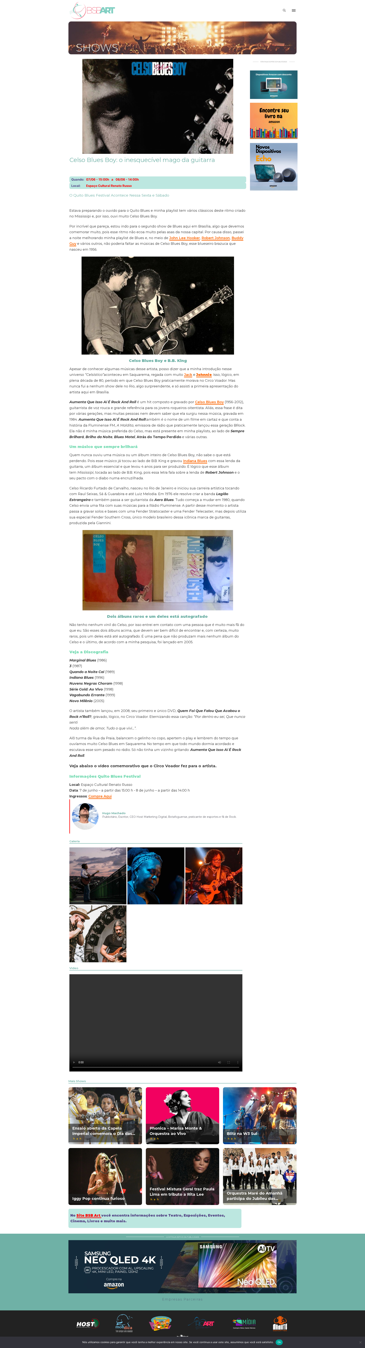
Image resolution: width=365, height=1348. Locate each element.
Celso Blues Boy (209, 402)
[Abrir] (294, 10)
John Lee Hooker (184, 238)
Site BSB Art (88, 1215)
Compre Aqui (100, 796)
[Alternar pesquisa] (284, 10)
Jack (188, 375)
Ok (279, 1342)
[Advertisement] (274, 251)
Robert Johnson (216, 238)
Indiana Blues (195, 461)
